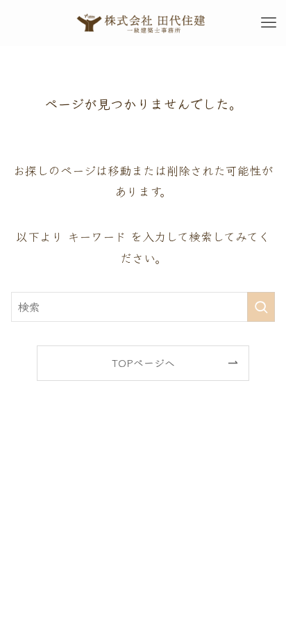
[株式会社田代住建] (143, 23)
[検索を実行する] (261, 307)
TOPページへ (143, 362)
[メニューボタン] (268, 23)
